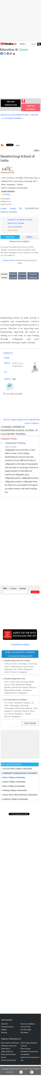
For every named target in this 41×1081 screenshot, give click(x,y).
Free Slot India (26, 1029)
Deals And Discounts (8, 1060)
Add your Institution (30, 107)
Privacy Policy (26, 1027)
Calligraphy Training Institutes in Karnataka (20, 773)
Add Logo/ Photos (15, 227)
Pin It (18, 145)
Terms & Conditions (28, 1024)
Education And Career (9, 1046)
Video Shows (5, 1048)
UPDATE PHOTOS (9, 260)
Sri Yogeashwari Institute (15, 699)
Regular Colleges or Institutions (14, 115)
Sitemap (4, 1032)
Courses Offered (8, 209)
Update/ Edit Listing (16, 223)
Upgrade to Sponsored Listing (20, 220)
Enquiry (4, 1029)
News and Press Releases (10, 1043)
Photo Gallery (26, 1048)
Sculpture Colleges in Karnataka (15, 799)
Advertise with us (7, 1027)
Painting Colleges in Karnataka (15, 790)
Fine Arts (34, 115)
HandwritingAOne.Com (14, 678)
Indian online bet (7, 1051)
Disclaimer (24, 1032)
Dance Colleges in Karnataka (14, 777)
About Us (4, 1024)
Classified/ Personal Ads (29, 1051)
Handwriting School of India (17, 660)
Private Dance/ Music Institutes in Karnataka (20, 794)
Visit (14, 379)
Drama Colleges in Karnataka (14, 781)
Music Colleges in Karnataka (14, 786)
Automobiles (25, 1054)
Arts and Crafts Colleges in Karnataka (17, 768)
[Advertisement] (20, 21)
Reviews (7, 194)
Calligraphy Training (12, 118)
